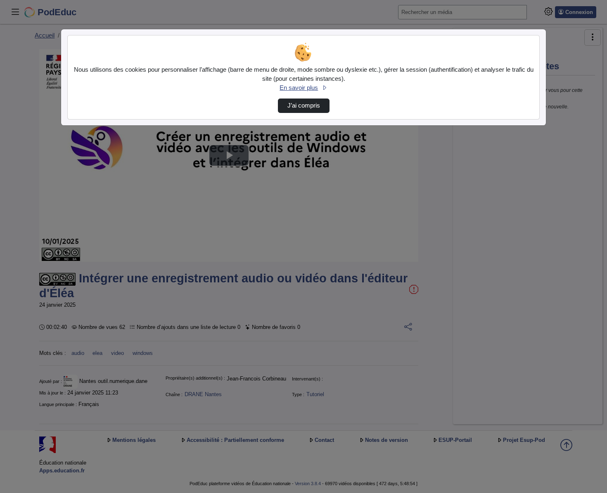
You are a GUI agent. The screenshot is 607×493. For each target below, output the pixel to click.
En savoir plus (299, 88)
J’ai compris (303, 105)
